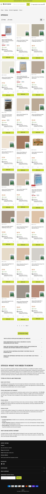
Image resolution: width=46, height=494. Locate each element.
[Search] (28, 4)
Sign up (19, 477)
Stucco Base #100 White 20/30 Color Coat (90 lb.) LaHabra (37, 191)
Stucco (20, 10)
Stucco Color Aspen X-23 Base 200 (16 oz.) (22, 190)
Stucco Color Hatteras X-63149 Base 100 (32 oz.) (22, 153)
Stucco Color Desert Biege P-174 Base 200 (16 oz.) (23, 227)
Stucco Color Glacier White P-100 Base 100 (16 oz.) (22, 41)
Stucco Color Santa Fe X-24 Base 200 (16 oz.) (7, 302)
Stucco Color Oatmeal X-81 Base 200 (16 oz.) (22, 115)
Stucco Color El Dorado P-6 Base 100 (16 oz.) (7, 152)
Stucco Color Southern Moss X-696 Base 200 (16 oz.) (38, 40)
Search (23, 490)
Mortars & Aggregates (13, 10)
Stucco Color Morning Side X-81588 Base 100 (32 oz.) (22, 302)
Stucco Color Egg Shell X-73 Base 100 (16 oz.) (8, 264)
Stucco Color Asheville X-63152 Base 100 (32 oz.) (37, 301)
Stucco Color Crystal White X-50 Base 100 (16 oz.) (7, 78)
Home (2, 10)
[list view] (43, 19)
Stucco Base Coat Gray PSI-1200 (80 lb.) (37, 153)
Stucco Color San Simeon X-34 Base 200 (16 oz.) (23, 264)
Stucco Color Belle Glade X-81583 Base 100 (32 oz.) (7, 227)
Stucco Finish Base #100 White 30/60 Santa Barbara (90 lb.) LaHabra (7, 40)
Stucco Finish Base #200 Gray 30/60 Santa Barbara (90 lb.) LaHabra (23, 77)
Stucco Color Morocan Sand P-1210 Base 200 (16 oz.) (37, 115)
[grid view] (41, 19)
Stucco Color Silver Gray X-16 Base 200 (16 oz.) (38, 264)
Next (27, 325)
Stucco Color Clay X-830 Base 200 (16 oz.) (38, 77)
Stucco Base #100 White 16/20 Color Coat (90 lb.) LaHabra (7, 116)
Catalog (6, 10)
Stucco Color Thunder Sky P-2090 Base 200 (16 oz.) (8, 190)
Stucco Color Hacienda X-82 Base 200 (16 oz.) (37, 227)
